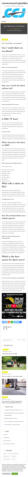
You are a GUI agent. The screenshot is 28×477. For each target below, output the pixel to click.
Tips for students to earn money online (12, 376)
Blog (5, 453)
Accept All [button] (14, 473)
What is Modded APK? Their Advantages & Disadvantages (14, 414)
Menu (4, 21)
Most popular (7, 459)
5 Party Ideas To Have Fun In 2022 (12, 424)
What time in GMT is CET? (21, 340)
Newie (9, 41)
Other (13, 459)
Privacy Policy (7, 440)
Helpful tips (5, 39)
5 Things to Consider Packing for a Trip (13, 410)
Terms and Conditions (9, 443)
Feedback (6, 437)
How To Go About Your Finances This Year (14, 421)
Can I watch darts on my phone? (12, 43)
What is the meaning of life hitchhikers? (7, 340)
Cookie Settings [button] (6, 473)
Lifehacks (13, 456)
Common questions (13, 453)
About (5, 434)
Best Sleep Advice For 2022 (10, 353)
